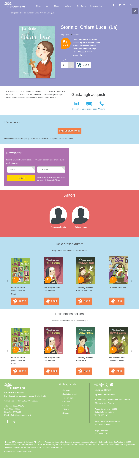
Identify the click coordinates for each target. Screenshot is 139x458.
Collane (68, 6)
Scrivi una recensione (69, 131)
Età (46, 6)
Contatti (101, 109)
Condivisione (135, 11)
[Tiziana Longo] (83, 215)
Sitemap (66, 413)
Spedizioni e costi (89, 109)
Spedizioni (81, 6)
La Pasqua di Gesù (117, 288)
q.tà (64, 60)
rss (14, 421)
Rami (56, 6)
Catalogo (66, 402)
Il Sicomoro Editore (14, 392)
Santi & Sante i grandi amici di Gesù (18, 291)
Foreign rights (96, 6)
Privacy (57, 180)
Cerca (132, 5)
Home (38, 6)
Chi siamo (76, 109)
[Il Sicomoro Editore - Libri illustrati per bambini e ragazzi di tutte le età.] (14, 4)
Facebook (7, 421)
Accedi (113, 5)
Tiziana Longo (81, 227)
